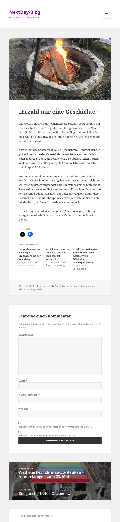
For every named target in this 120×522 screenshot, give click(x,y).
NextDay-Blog (24, 12)
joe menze (44, 286)
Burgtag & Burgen (79, 286)
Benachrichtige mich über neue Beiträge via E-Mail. (47, 435)
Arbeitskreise (61, 286)
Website (23, 409)
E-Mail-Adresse (29, 394)
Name (22, 380)
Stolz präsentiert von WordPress (35, 515)
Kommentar (26, 335)
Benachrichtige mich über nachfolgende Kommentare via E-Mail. (55, 426)
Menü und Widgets (106, 18)
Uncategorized (34, 289)
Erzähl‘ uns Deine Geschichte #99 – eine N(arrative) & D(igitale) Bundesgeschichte (85, 256)
